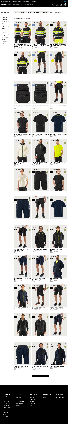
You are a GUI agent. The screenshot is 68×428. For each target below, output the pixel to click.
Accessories (4, 19)
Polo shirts (4, 41)
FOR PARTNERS (30, 4)
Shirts (3, 43)
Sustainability (26, 1)
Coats (3, 23)
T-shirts (3, 39)
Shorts (3, 28)
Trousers (4, 25)
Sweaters (4, 34)
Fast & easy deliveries (17, 1)
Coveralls (4, 47)
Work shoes (4, 26)
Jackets (3, 35)
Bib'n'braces (4, 21)
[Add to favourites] (29, 22)
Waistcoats (4, 45)
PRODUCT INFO (16, 4)
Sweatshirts (4, 37)
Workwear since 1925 (6, 1)
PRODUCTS (10, 4)
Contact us (34, 1)
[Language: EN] (65, 1)
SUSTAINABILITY (23, 4)
